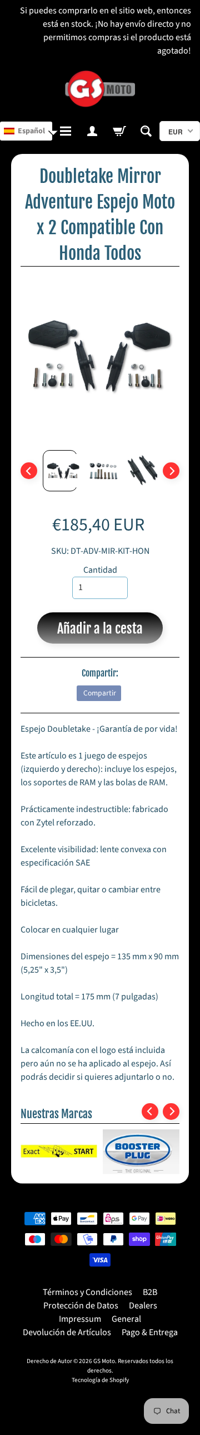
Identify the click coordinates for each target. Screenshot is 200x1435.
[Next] (171, 470)
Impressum (80, 1319)
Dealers (143, 1305)
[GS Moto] (100, 89)
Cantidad (100, 570)
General (126, 1319)
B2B (150, 1292)
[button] (26, 131)
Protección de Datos (80, 1305)
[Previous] (29, 470)
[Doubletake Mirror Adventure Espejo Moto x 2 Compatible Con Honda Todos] (60, 470)
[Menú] (65, 131)
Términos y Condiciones (87, 1292)
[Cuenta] (92, 131)
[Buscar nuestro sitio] (146, 131)
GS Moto (104, 1361)
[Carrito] (119, 131)
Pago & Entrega (150, 1332)
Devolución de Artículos (67, 1332)
